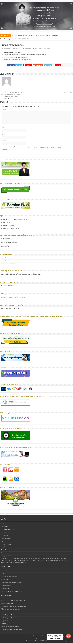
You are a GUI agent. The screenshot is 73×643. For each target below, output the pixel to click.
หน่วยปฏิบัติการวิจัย (6, 556)
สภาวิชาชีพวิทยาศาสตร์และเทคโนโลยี (10, 627)
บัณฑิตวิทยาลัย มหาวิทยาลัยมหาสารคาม (11, 591)
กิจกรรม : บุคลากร (6, 544)
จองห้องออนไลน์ (5, 238)
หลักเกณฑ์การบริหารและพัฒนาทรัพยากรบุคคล (16, 57)
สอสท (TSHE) (4, 624)
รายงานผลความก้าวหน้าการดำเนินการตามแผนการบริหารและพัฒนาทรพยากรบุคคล (25, 55)
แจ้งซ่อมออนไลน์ (5, 246)
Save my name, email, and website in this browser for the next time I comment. (33, 148)
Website (4, 141)
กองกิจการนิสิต (5, 589)
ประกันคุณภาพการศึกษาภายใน (9, 286)
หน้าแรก (3, 523)
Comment (4, 109)
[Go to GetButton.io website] (68, 641)
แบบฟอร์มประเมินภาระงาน (8, 258)
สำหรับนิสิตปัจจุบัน (5, 526)
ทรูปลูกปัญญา (4, 621)
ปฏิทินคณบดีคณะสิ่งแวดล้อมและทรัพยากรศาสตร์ (14, 219)
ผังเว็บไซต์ (3, 550)
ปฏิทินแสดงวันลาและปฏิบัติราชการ (10, 228)
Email (4, 134)
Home (1, 39)
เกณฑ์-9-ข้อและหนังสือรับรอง (8, 264)
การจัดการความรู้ (5, 538)
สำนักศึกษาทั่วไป (5, 580)
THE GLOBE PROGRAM (7, 603)
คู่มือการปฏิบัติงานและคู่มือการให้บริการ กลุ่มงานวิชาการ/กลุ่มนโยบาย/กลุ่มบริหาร (21, 274)
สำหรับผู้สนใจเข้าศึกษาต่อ (7, 529)
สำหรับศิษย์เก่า (4, 535)
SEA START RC (5, 612)
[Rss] (36, 638)
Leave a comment (38, 49)
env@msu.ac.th (7, 49)
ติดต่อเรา (3, 553)
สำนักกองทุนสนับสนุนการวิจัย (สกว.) (10, 609)
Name (4, 127)
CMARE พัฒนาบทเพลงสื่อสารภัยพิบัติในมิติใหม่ (24, 36)
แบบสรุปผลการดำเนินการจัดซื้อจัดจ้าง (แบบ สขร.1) (14, 297)
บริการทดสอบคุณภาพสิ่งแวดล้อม (10, 242)
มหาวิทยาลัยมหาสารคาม (7, 571)
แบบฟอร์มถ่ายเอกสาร (6, 261)
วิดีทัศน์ (3, 547)
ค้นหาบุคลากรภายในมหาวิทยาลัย (9, 577)
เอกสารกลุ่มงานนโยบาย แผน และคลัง (10, 308)
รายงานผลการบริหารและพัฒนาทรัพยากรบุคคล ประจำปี (18, 60)
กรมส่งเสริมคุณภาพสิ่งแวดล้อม (9, 615)
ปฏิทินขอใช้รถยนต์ (6, 222)
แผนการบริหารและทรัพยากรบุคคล (12, 52)
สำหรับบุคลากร (5, 532)
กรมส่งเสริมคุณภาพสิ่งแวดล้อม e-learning (11, 618)
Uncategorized (9, 39)
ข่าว (2, 541)
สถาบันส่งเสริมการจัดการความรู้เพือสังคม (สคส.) (13, 606)
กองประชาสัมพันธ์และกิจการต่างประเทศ (11, 583)
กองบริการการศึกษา (6, 586)
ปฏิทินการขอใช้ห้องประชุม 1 (8, 225)
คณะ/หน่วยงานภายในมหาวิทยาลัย (9, 574)
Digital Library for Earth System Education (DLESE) (14, 600)
